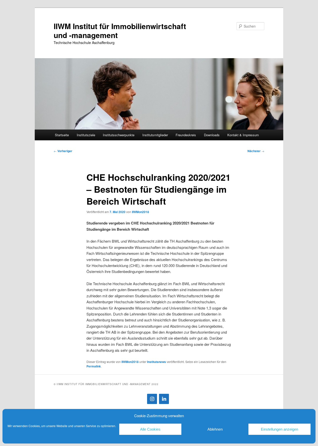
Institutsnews (156, 361)
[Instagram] (152, 399)
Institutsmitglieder (155, 135)
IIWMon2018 (140, 212)
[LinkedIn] (164, 399)
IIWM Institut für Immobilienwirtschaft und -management (120, 30)
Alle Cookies (150, 429)
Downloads (212, 135)
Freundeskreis (186, 135)
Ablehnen (215, 429)
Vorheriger (63, 151)
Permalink (93, 366)
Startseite (62, 135)
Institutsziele (86, 135)
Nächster (255, 151)
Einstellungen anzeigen (279, 429)
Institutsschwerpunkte (118, 135)
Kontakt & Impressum (243, 135)
